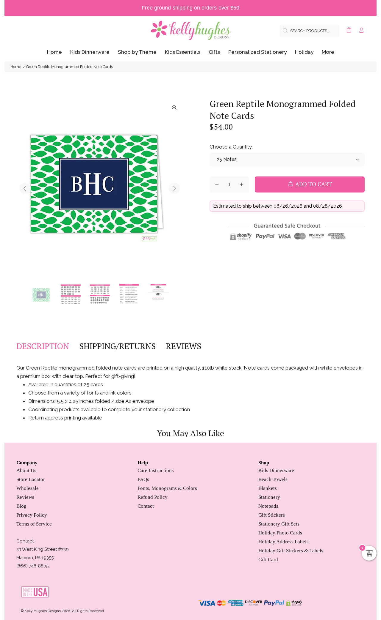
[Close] (233, 256)
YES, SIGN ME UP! (190, 353)
